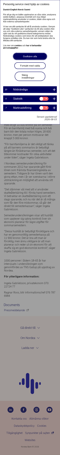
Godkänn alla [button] (30, 56)
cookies (18, 45)
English (13, 9)
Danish (6, 9)
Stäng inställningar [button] (28, 76)
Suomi (27, 9)
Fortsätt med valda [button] (30, 65)
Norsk (21, 9)
